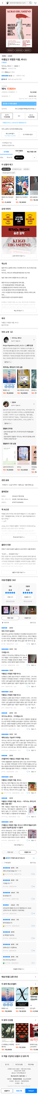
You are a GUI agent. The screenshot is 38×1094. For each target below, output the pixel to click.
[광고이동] (30, 3)
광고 (22, 1083)
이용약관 (9, 1079)
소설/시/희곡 (13, 485)
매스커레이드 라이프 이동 (23, 382)
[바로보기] (23, 610)
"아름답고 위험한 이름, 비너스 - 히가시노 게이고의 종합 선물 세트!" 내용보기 (19, 807)
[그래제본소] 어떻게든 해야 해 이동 (8, 1037)
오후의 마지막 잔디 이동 (9, 460)
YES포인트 (5, 96)
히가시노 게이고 (6, 66)
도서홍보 (17, 1083)
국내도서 (4, 485)
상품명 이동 (8, 189)
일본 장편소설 (29, 485)
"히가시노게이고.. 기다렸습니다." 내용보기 (19, 721)
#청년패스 (26, 169)
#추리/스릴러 (6, 169)
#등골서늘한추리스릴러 (9, 173)
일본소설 (21, 485)
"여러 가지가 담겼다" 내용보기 (19, 635)
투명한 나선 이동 (9, 382)
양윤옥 (16, 66)
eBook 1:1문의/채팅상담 (18, 1073)
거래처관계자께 (25, 1081)
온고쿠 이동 (22, 1037)
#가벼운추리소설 (16, 169)
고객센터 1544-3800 (13, 1069)
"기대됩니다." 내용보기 (19, 657)
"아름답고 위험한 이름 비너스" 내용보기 (19, 678)
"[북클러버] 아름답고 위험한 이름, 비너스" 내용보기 (19, 763)
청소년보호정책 (27, 1079)
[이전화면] (2, 3)
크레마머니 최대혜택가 (8, 92)
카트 (35, 3)
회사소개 (17, 1081)
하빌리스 (4, 68)
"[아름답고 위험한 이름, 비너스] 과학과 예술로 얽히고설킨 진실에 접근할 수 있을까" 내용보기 (19, 831)
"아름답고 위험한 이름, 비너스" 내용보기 (19, 784)
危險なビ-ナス (10, 72)
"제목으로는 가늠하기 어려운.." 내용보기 (19, 742)
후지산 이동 (23, 459)
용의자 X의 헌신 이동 (22, 1001)
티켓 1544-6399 (26, 1069)
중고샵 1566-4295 (19, 1071)
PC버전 (11, 1081)
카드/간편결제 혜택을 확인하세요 (25, 109)
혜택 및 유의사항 (10, 601)
